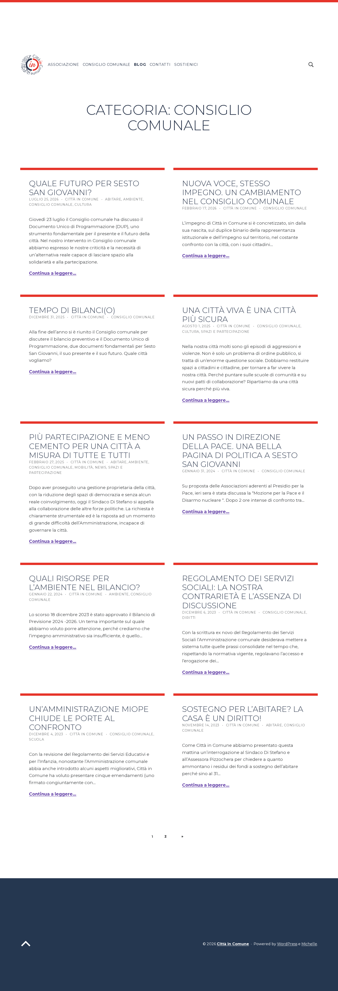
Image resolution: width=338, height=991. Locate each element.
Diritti (189, 618)
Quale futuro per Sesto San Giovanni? (84, 188)
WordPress (287, 944)
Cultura (83, 205)
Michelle (309, 944)
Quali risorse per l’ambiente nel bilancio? (84, 583)
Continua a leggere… (52, 273)
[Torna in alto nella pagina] (25, 947)
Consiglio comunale (51, 205)
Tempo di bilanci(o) (72, 310)
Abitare (113, 199)
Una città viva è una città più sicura (239, 314)
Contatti (160, 64)
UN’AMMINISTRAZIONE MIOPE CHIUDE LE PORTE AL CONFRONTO (89, 718)
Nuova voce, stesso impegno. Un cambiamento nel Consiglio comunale (241, 192)
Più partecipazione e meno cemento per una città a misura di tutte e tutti (89, 446)
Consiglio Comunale (106, 64)
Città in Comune (82, 199)
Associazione (63, 64)
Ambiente (133, 199)
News (100, 467)
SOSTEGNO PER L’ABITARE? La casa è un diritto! (242, 713)
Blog (140, 64)
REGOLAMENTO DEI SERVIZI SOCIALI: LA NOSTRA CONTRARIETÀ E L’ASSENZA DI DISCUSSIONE (241, 592)
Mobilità (83, 467)
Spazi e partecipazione (225, 332)
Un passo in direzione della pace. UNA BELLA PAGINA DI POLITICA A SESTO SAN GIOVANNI (240, 450)
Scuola (36, 739)
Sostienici (186, 64)
